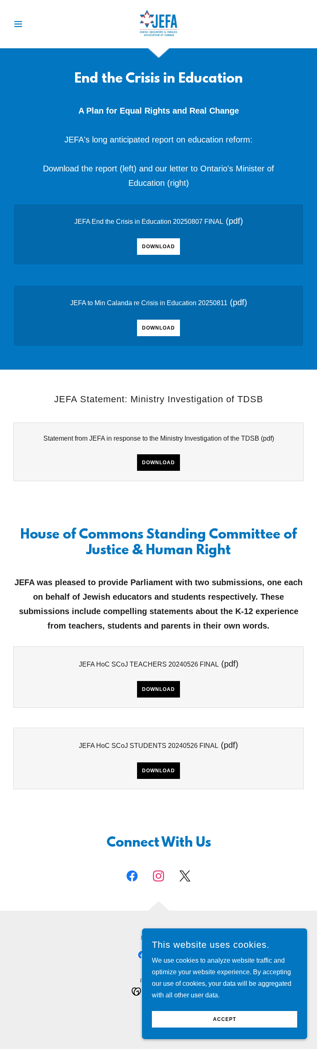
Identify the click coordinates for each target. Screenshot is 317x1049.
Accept (224, 1019)
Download (158, 246)
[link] (158, 23)
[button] (32, 24)
